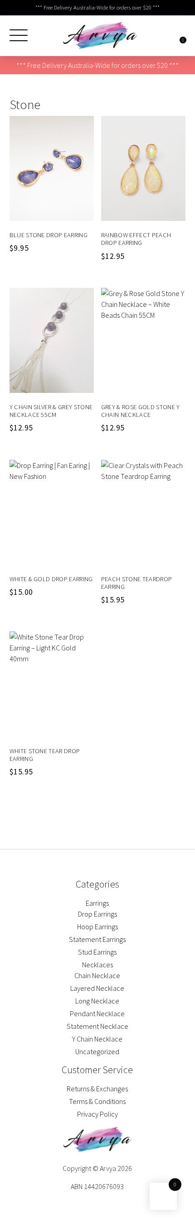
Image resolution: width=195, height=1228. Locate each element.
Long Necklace (97, 1000)
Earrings (97, 903)
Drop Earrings (97, 913)
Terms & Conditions (97, 1101)
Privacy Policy (97, 1113)
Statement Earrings (97, 939)
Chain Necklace (97, 975)
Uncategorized (97, 1051)
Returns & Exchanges (97, 1088)
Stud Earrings (97, 951)
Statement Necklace (97, 1026)
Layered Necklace (97, 988)
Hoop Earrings (97, 926)
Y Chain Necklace (97, 1038)
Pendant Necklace (97, 1013)
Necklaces (97, 964)
